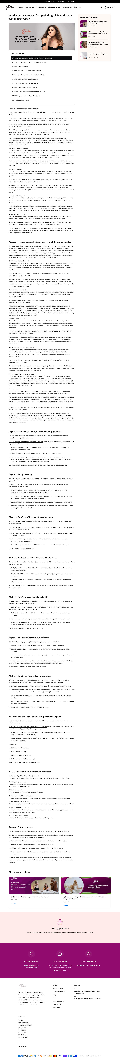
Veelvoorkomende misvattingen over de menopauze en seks (30, 897)
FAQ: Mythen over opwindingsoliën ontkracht (27, 96)
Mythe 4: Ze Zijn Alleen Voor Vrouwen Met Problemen (29, 75)
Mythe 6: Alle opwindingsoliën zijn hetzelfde (26, 83)
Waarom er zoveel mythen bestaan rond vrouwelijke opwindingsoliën (33, 58)
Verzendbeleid (57, 1007)
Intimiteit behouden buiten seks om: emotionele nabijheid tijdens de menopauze (98, 54)
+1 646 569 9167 (22, 1032)
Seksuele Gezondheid (59, 991)
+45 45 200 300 (22, 1027)
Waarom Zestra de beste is (21, 100)
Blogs (54, 995)
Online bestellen (57, 998)
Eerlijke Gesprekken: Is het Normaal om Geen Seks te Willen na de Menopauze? (98, 44)
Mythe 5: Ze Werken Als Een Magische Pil (26, 79)
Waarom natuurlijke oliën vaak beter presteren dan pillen (29, 91)
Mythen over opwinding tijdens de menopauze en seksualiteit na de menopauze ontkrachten (98, 33)
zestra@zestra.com (23, 1022)
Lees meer (13, 903)
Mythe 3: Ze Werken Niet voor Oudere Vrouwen (27, 70)
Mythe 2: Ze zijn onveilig (21, 66)
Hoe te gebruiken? (58, 988)
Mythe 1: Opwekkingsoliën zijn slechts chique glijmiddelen (30, 62)
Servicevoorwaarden (58, 1001)
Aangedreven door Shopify (95, 1055)
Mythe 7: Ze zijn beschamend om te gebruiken (26, 87)
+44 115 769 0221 (23, 1037)
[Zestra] (10, 7)
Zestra (85, 1055)
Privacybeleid (57, 1004)
